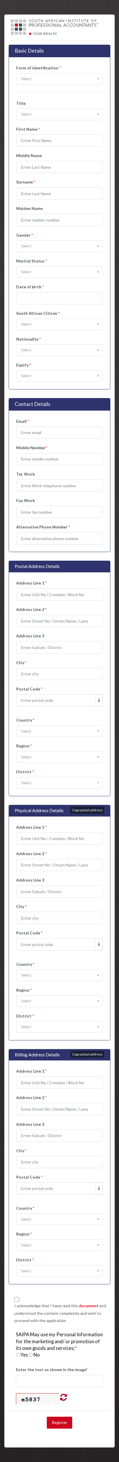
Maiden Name (29, 208)
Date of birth (30, 286)
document (88, 1305)
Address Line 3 (30, 635)
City (21, 662)
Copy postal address (87, 810)
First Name (28, 129)
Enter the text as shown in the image (52, 1369)
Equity (23, 364)
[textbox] (59, 79)
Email (22, 421)
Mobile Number (31, 447)
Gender (24, 235)
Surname (25, 181)
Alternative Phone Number (43, 526)
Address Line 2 (31, 609)
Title (21, 103)
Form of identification (38, 67)
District (25, 771)
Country (25, 719)
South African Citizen (38, 313)
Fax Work (25, 500)
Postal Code (29, 688)
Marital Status (31, 260)
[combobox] (59, 79)
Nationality (28, 339)
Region (24, 745)
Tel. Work (25, 474)
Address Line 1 (31, 582)
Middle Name (29, 155)
